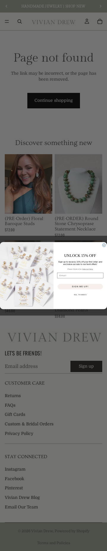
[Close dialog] (104, 245)
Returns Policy (87, 269)
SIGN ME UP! (80, 286)
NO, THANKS (80, 295)
